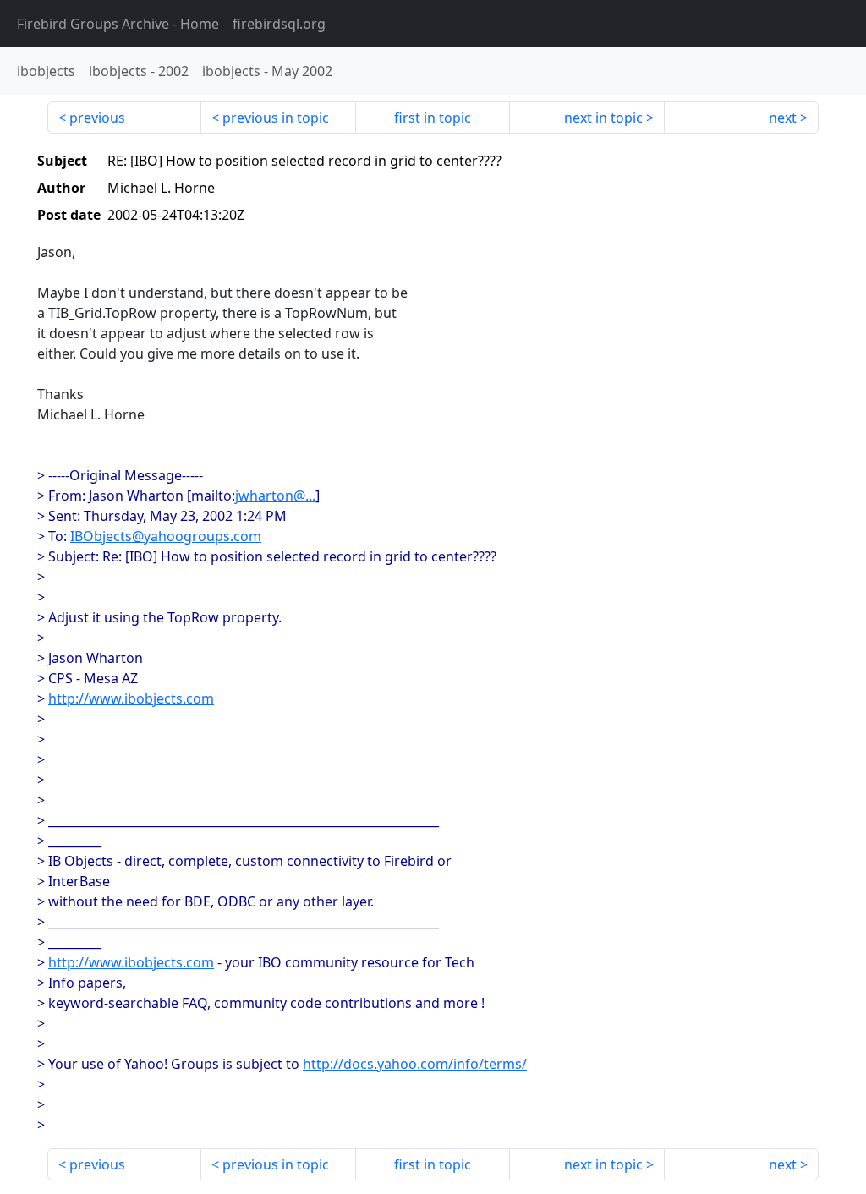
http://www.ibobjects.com (131, 698)
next (783, 117)
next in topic (603, 117)
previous (97, 117)
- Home (118, 23)
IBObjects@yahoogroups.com (165, 536)
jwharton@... (275, 495)
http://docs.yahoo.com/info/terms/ (415, 1063)
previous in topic (275, 117)
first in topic (432, 117)
